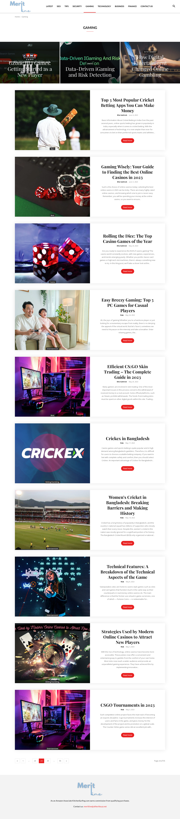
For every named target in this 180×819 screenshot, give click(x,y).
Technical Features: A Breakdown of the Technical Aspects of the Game (128, 572)
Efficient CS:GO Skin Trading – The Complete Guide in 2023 (127, 372)
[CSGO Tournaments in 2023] (52, 720)
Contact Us (147, 6)
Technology (104, 6)
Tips (67, 6)
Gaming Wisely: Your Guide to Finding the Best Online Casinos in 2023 (127, 172)
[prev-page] (17, 761)
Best (52, 215)
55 (60, 761)
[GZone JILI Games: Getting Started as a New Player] (30, 62)
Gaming (90, 6)
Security (77, 6)
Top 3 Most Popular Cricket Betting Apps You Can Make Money (127, 105)
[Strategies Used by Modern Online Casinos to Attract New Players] (52, 653)
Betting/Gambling (52, 482)
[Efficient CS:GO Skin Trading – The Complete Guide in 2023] (52, 387)
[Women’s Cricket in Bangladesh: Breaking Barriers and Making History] (52, 520)
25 (48, 761)
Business (119, 6)
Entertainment (29, 58)
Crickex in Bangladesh (127, 438)
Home (17, 17)
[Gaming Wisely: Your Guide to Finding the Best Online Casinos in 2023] (52, 187)
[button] (173, 6)
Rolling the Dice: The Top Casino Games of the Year (127, 238)
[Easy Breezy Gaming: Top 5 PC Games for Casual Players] (52, 320)
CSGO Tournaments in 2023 (128, 705)
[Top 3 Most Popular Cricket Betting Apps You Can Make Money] (52, 120)
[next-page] (66, 761)
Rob (121, 315)
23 (35, 761)
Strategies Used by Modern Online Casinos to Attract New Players (128, 637)
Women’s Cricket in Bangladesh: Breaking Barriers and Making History (127, 505)
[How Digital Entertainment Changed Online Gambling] (150, 62)
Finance (132, 6)
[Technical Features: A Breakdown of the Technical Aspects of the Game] (52, 586)
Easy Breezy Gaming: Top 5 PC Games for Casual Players (128, 305)
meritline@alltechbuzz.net (95, 806)
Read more (127, 141)
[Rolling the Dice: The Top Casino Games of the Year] (52, 253)
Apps (52, 149)
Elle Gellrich (122, 115)
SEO (59, 6)
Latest (49, 6)
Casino (52, 282)
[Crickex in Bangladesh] (52, 453)
